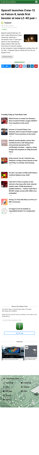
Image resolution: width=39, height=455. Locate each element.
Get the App (19, 333)
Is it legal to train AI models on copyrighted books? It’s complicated (22, 210)
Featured (20, 341)
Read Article (8, 56)
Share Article (19, 62)
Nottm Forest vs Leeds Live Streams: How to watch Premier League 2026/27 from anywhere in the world (23, 121)
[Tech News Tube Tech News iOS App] (19, 329)
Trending (9, 383)
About (7, 400)
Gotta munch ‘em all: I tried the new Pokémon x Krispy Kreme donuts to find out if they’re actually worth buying (23, 160)
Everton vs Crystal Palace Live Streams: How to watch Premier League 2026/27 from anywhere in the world (23, 132)
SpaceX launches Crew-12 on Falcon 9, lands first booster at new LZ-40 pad (18, 14)
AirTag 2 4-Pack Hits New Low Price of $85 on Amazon (23, 201)
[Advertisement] (19, 91)
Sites (7, 387)
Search (8, 395)
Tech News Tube (12, 379)
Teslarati (7, 23)
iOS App (8, 391)
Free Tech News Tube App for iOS (11, 320)
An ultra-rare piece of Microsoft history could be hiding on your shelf (23, 174)
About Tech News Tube (20, 306)
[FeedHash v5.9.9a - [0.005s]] (33, 404)
